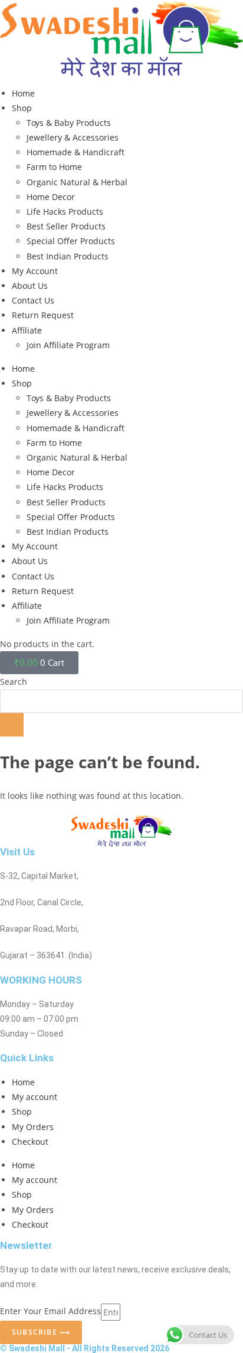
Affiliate (27, 330)
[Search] (12, 725)
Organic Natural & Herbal (77, 182)
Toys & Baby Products (69, 122)
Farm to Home (54, 166)
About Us (30, 285)
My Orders (33, 1126)
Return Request (43, 315)
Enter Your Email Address (50, 1311)
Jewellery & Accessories (73, 137)
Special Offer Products (71, 240)
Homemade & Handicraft (75, 152)
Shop (22, 108)
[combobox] (121, 701)
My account (34, 1096)
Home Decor (51, 196)
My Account (35, 270)
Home (23, 93)
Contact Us (33, 300)
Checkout (30, 1141)
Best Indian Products (68, 256)
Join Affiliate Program (68, 345)
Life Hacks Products (65, 211)
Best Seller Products (66, 226)
